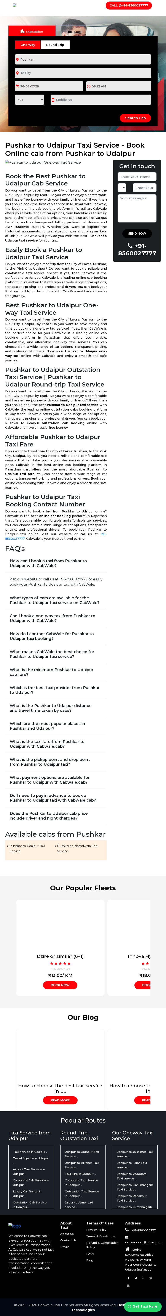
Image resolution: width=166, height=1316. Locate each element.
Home (29, 4)
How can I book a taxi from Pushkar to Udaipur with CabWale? (48, 563)
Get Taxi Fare (144, 1306)
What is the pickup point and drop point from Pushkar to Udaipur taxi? (50, 762)
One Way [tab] (28, 45)
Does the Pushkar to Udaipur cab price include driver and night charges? (49, 816)
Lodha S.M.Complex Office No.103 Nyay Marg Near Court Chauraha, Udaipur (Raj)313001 (140, 1259)
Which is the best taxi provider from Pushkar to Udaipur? (54, 690)
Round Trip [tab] (55, 45)
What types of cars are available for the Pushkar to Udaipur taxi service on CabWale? (54, 600)
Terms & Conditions (100, 1236)
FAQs (90, 1253)
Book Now (60, 985)
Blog (89, 1260)
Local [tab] (74, 31)
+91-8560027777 (143, 1230)
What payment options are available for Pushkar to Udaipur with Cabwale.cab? (49, 780)
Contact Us (89, 4)
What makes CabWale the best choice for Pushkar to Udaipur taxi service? (52, 654)
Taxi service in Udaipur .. (30, 1151)
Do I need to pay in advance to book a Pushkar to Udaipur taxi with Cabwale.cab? (53, 798)
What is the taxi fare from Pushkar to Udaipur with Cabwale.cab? (47, 744)
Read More (60, 1100)
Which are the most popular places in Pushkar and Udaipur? (47, 726)
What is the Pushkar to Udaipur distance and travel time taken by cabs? (51, 708)
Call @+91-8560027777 (129, 5)
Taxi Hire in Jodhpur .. (80, 1174)
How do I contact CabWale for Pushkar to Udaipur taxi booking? (52, 636)
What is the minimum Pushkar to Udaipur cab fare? (51, 672)
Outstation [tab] (31, 31)
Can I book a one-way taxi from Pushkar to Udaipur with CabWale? (52, 618)
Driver (66, 4)
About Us (46, 4)
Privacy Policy (96, 1229)
